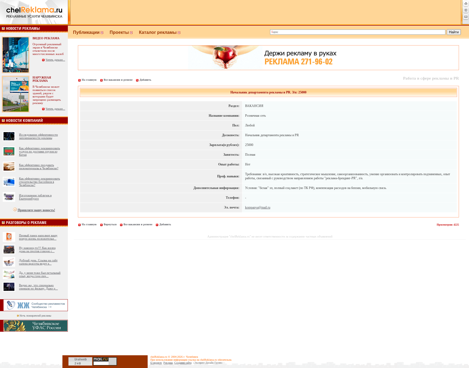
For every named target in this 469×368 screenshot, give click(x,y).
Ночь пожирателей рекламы (35, 315)
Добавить (145, 79)
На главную (89, 79)
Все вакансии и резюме (118, 79)
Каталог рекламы (158, 32)
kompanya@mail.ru (257, 207)
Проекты (120, 32)
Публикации (87, 32)
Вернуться (110, 224)
